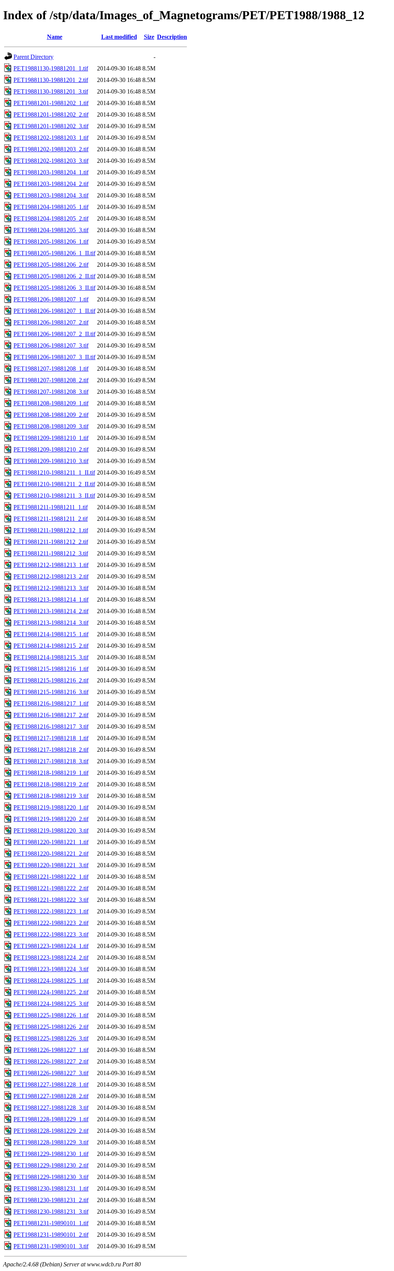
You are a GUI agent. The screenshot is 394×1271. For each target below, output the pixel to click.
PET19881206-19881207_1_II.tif (54, 311)
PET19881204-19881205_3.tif (50, 230)
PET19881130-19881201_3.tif (50, 91)
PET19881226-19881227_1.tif (50, 1050)
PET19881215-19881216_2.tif (50, 680)
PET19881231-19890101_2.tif (50, 1234)
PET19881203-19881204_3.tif (50, 195)
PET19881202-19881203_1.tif (50, 137)
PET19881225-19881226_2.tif (50, 1026)
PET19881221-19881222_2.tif (50, 888)
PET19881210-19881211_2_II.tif (54, 484)
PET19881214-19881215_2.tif (50, 645)
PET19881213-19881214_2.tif (50, 611)
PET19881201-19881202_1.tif (50, 103)
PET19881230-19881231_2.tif (50, 1200)
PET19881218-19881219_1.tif (50, 772)
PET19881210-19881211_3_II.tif (54, 495)
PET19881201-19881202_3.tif (50, 126)
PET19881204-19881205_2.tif (50, 218)
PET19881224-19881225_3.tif (50, 1003)
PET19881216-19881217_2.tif (50, 715)
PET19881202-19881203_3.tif (50, 160)
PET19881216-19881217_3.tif (50, 726)
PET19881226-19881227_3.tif (50, 1073)
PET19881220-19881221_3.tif (50, 865)
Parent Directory (33, 57)
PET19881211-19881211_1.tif (50, 507)
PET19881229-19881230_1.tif (50, 1154)
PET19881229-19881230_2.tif (50, 1165)
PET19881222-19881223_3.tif (50, 934)
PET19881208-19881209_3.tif (50, 426)
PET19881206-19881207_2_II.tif (54, 334)
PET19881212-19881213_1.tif (50, 565)
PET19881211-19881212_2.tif (50, 542)
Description (172, 36)
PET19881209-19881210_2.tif (50, 449)
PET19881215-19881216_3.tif (50, 692)
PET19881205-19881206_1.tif (50, 241)
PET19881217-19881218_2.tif (50, 749)
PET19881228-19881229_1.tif (50, 1119)
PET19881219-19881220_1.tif (50, 807)
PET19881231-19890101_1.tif (50, 1223)
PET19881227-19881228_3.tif (50, 1107)
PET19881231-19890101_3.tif (50, 1246)
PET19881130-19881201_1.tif (50, 68)
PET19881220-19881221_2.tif (50, 853)
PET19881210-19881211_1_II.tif (54, 472)
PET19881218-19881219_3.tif (50, 796)
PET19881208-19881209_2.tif (50, 414)
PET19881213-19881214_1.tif (50, 599)
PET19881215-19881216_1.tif (50, 669)
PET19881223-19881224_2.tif (50, 957)
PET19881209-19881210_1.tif (50, 438)
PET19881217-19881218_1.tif (50, 738)
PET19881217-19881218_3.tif (50, 761)
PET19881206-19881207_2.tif (50, 322)
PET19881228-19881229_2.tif (50, 1130)
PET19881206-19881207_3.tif (50, 345)
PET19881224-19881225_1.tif (50, 980)
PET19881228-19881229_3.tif (50, 1142)
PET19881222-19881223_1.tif (50, 911)
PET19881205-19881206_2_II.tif (54, 276)
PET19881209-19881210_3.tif (50, 461)
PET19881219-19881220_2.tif (50, 819)
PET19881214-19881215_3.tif (50, 657)
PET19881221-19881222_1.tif (50, 876)
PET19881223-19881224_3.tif (50, 969)
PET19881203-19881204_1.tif (50, 172)
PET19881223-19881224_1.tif (50, 946)
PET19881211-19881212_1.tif (50, 530)
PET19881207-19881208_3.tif (50, 391)
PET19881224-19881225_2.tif (50, 992)
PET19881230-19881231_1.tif (50, 1188)
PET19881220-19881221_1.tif (50, 842)
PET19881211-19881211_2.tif (50, 518)
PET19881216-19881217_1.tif (50, 703)
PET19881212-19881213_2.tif (50, 576)
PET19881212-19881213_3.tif (50, 588)
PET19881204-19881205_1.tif (50, 207)
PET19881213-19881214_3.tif (50, 622)
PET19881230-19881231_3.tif (50, 1211)
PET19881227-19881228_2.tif (50, 1096)
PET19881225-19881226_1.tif (50, 1015)
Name (54, 36)
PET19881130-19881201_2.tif (50, 80)
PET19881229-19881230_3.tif (50, 1177)
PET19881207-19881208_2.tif (50, 380)
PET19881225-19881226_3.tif (50, 1038)
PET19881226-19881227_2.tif (50, 1061)
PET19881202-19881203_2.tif (50, 149)
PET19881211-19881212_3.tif (50, 553)
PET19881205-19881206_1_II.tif (54, 253)
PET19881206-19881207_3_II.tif (54, 357)
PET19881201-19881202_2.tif (50, 114)
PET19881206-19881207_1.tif (50, 299)
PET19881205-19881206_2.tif (50, 264)
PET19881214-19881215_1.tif (50, 634)
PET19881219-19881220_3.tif (50, 830)
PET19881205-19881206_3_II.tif (54, 287)
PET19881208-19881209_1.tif (50, 403)
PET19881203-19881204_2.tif (50, 184)
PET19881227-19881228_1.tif (50, 1084)
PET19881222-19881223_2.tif (50, 923)
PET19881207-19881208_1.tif (50, 368)
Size (149, 36)
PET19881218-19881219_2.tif (50, 784)
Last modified (119, 36)
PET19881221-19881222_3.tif (50, 899)
